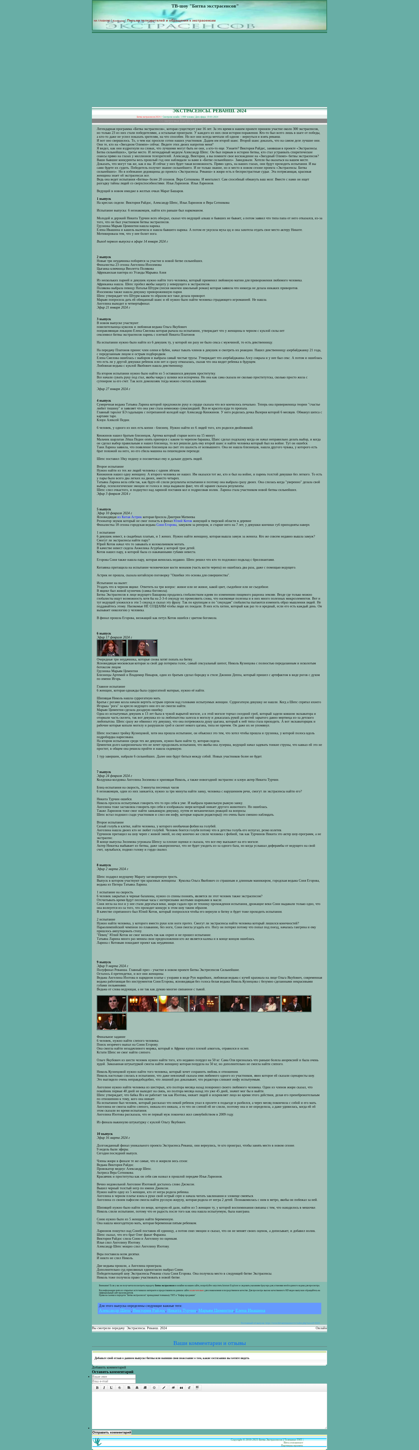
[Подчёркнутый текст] (111, 1387)
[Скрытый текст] (173, 1387)
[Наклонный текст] (104, 1387)
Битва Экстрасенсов (270, 1439)
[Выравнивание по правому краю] (145, 1387)
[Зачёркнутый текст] (119, 1387)
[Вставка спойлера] (197, 1387)
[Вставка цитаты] (181, 1387)
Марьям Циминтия (216, 1310)
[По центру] (137, 1387)
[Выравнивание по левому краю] (129, 1387)
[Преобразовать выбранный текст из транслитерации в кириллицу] (189, 1387)
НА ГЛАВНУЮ (102, 20)
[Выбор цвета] (164, 1387)
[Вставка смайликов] (154, 1387)
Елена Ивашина (250, 1310)
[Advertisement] (209, 70)
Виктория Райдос (149, 1310)
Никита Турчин (181, 1310)
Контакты (118, 20)
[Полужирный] (97, 1387)
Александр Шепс (115, 1310)
